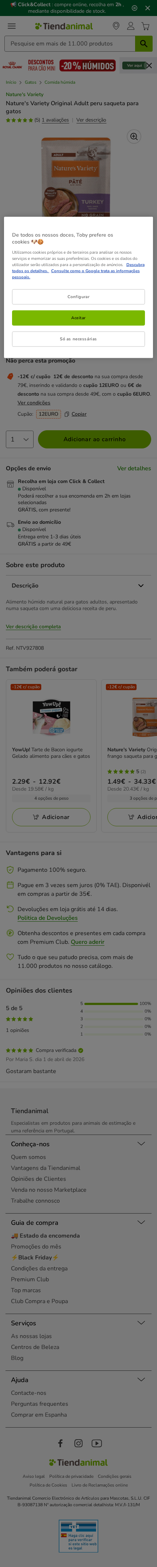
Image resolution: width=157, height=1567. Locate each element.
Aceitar (78, 318)
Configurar (79, 297)
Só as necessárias (78, 339)
